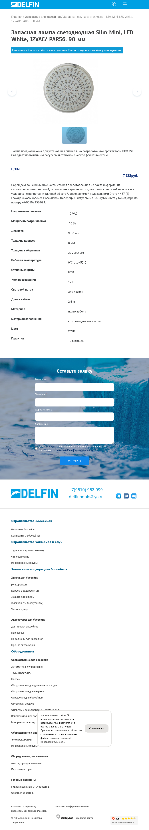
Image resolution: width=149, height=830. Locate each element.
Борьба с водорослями (25, 590)
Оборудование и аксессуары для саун (35, 732)
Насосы (16, 679)
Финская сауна (20, 556)
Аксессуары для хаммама (26, 763)
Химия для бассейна (24, 577)
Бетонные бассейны (23, 529)
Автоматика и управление (27, 666)
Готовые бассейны (23, 779)
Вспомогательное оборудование (30, 716)
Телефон (40, 394)
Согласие (50, 446)
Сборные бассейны (22, 792)
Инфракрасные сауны (24, 562)
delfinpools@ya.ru (86, 496)
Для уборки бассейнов (24, 626)
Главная (16, 16)
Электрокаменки (21, 739)
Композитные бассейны (25, 535)
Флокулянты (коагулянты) (27, 603)
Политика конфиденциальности (72, 806)
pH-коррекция (19, 584)
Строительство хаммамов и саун (36, 542)
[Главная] (25, 4)
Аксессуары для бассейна (28, 619)
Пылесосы (17, 632)
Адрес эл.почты (44, 409)
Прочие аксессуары (23, 645)
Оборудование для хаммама (29, 756)
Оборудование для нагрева (27, 691)
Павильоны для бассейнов (27, 638)
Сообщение (41, 424)
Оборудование (22, 651)
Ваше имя (41, 379)
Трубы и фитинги (21, 672)
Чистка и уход (19, 609)
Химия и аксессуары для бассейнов (39, 569)
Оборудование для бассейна (29, 660)
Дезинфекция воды (23, 596)
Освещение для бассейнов (43, 16)
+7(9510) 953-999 (86, 489)
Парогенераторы (21, 769)
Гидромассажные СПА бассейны (30, 786)
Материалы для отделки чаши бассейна (35, 722)
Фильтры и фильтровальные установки (35, 709)
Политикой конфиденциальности (74, 450)
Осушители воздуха (23, 703)
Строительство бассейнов (31, 521)
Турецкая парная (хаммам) (27, 550)
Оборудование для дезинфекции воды (34, 685)
